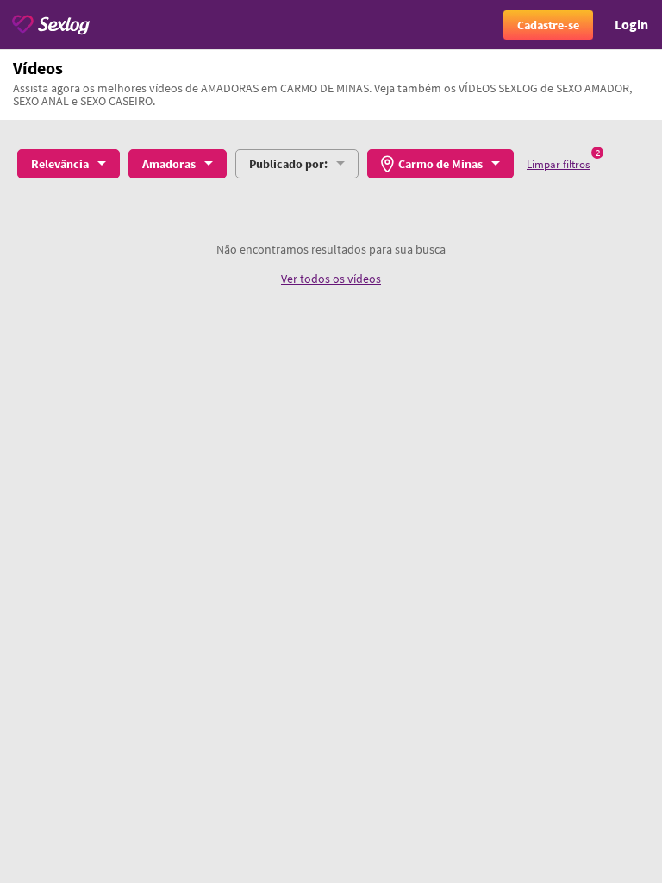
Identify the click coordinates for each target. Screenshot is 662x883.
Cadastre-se (548, 25)
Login (631, 24)
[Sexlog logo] (51, 24)
